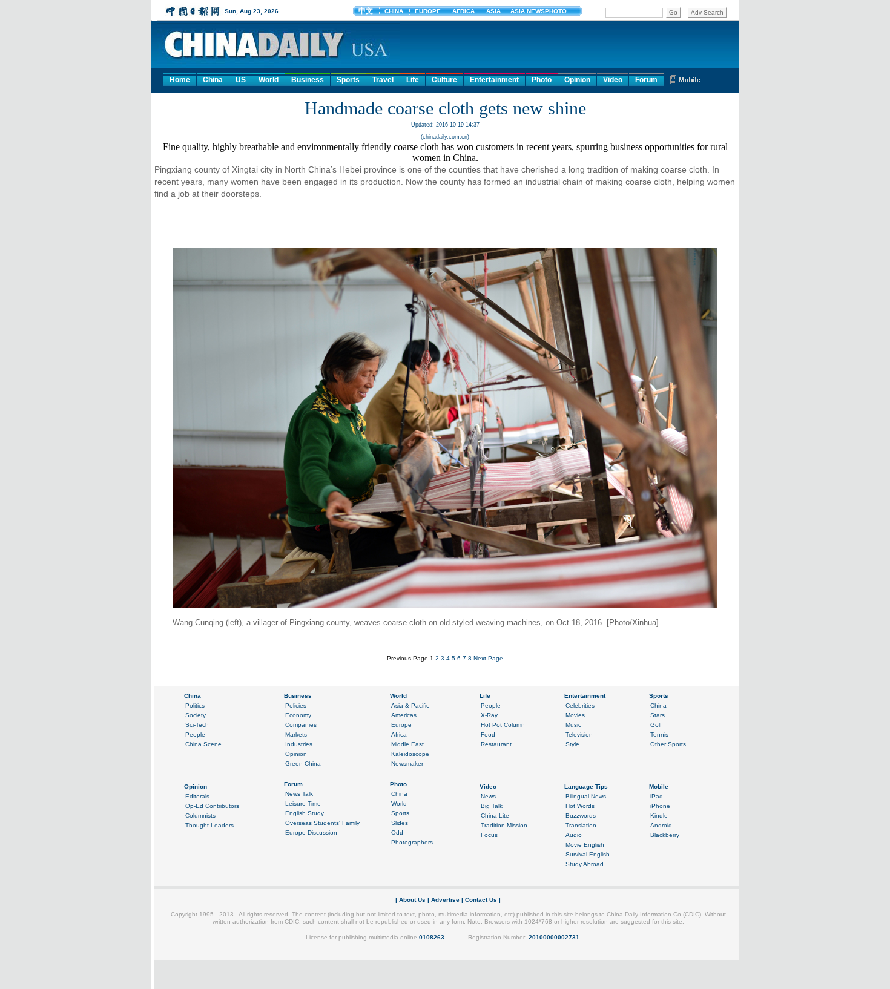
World (269, 80)
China (213, 80)
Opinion (577, 80)
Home (180, 80)
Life (412, 80)
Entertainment (494, 80)
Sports (348, 80)
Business (307, 80)
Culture (444, 80)
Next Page (488, 658)
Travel (383, 80)
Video (612, 80)
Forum (646, 80)
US (241, 80)
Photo (542, 80)
